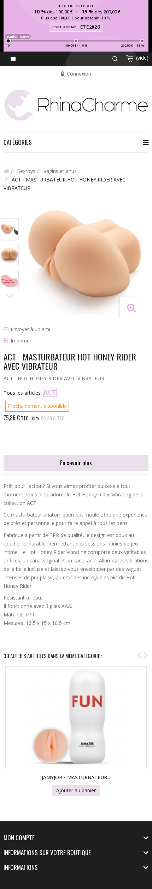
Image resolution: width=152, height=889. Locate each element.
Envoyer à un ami (30, 329)
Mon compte (19, 837)
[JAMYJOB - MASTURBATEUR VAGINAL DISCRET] (76, 718)
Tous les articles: (23, 392)
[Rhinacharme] (76, 104)
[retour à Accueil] (6, 171)
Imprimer (21, 340)
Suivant (9, 296)
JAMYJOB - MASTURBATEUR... (76, 777)
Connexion (78, 73)
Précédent (9, 212)
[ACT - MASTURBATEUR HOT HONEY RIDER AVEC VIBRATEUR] (9, 229)
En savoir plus (76, 462)
